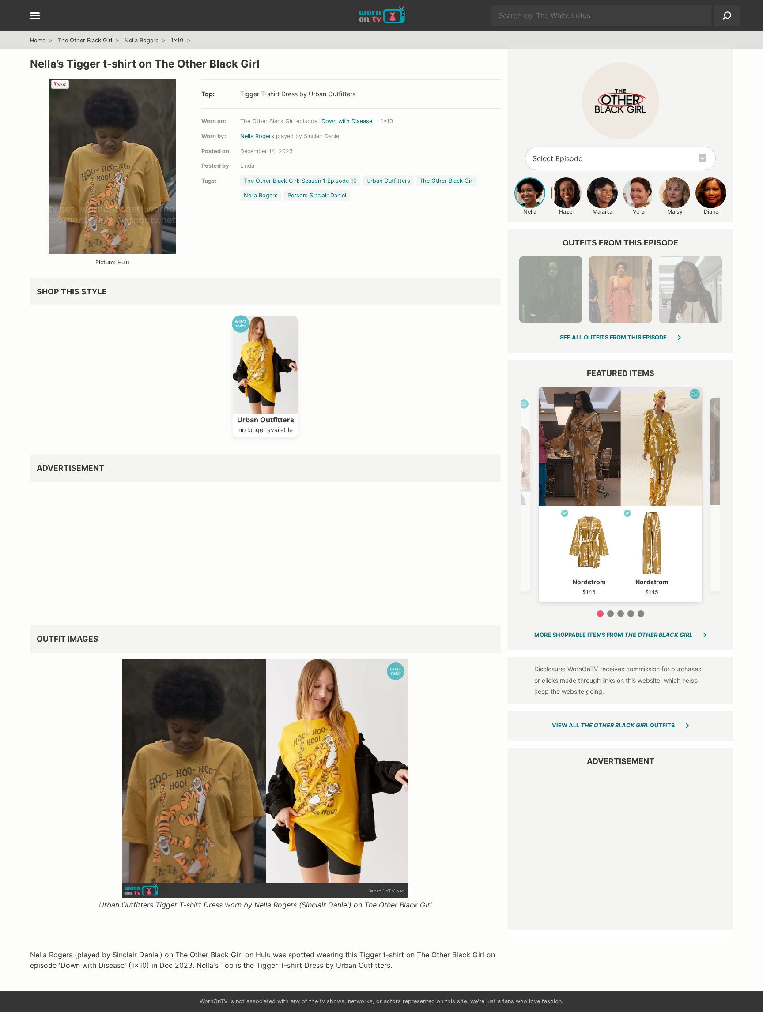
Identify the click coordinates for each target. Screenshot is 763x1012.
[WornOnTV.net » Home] (382, 15)
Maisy (675, 211)
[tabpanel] (620, 494)
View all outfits (613, 725)
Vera (639, 211)
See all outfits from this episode (613, 337)
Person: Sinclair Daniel (316, 195)
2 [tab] (610, 613)
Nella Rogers (142, 40)
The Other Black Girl (85, 40)
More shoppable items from (613, 635)
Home (37, 40)
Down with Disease (346, 121)
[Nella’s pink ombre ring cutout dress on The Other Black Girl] (620, 289)
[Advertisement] (265, 550)
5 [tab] (641, 613)
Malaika (602, 211)
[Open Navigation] (35, 16)
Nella (529, 211)
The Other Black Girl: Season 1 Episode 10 (300, 180)
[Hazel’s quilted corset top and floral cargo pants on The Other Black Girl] (690, 289)
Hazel (566, 211)
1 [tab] (600, 613)
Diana (711, 211)
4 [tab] (630, 613)
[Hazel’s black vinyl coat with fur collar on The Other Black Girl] (550, 289)
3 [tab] (620, 613)
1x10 (177, 40)
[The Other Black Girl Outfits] (620, 100)
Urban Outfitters (388, 180)
